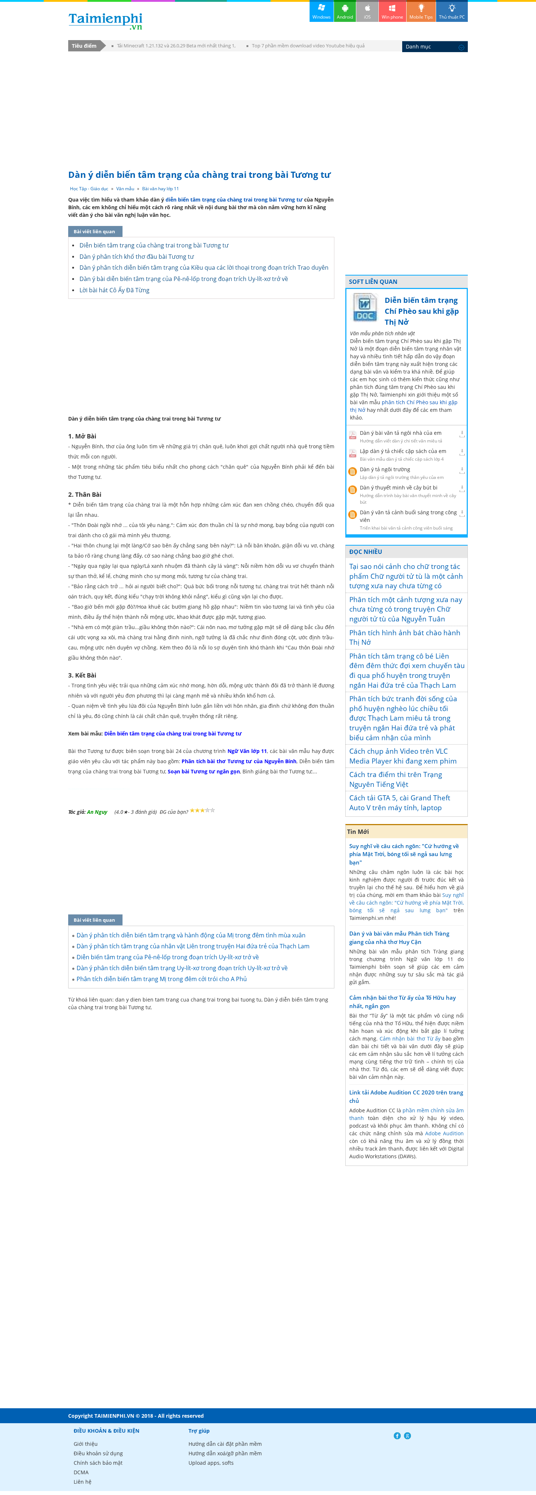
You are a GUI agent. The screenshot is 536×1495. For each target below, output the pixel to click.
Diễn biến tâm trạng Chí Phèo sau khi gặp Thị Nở (422, 311)
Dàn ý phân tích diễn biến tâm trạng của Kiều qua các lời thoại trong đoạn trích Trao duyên (204, 268)
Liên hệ (83, 1481)
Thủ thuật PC (452, 17)
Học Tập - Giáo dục (89, 189)
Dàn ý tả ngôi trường (385, 469)
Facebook (397, 1435)
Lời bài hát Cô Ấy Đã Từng (114, 290)
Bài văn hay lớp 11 (160, 189)
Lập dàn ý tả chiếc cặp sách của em (403, 451)
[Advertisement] (268, 107)
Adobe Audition (444, 1133)
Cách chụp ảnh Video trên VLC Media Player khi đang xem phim (403, 756)
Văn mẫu (125, 189)
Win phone (392, 17)
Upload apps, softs (211, 1462)
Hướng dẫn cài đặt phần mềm (225, 1443)
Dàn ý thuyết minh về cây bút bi (399, 487)
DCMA (81, 1472)
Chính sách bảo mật (98, 1462)
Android (345, 17)
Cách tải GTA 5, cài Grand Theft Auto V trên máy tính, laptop (399, 802)
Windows (321, 17)
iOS (367, 17)
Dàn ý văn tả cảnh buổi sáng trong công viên (408, 516)
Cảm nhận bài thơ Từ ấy (410, 1038)
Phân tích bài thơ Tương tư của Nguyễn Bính (239, 761)
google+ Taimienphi (407, 1435)
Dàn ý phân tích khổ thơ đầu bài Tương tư (136, 257)
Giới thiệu (86, 1443)
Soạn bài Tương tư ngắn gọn (204, 771)
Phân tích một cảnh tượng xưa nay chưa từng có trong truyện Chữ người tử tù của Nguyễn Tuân (405, 609)
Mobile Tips (421, 17)
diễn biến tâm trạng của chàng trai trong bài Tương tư (233, 199)
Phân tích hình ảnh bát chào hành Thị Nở (405, 637)
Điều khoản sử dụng (98, 1453)
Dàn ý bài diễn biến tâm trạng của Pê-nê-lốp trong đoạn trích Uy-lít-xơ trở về (183, 279)
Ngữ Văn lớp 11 (247, 751)
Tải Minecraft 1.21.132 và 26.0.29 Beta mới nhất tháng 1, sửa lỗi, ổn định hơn (174, 46)
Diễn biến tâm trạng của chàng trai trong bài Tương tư (154, 245)
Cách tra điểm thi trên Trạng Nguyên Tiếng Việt (395, 779)
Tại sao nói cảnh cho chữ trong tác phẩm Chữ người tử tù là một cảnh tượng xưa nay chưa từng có (406, 576)
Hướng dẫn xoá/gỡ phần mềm (225, 1453)
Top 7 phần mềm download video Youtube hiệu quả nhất (305, 46)
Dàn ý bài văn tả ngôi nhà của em (401, 432)
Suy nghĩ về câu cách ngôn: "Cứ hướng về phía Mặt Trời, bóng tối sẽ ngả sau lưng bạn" (404, 854)
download (105, 21)
